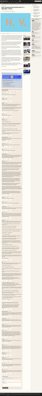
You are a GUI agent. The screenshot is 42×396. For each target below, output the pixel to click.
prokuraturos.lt (3, 66)
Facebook (5, 11)
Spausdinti (8, 33)
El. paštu (10, 11)
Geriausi (12, 91)
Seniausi (9, 91)
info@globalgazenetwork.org (19, 394)
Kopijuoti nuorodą (13, 11)
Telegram (8, 11)
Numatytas (4, 33)
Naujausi (5, 91)
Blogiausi (15, 91)
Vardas (3, 379)
